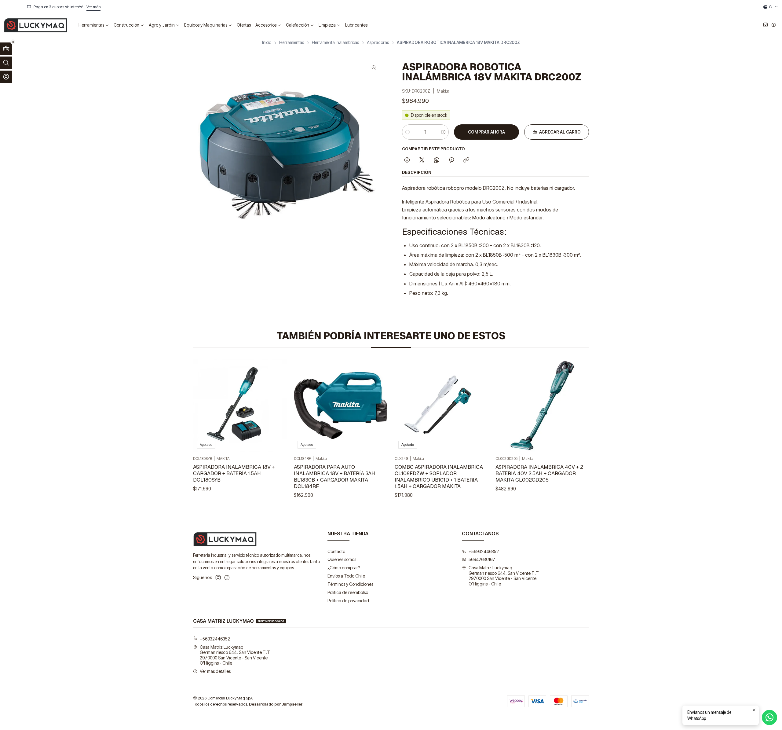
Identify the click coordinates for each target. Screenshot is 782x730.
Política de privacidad (348, 600)
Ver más (551, 7)
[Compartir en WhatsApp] (437, 160)
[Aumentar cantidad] (443, 132)
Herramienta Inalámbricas (335, 43)
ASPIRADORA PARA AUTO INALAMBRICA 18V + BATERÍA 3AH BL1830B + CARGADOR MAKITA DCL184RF (334, 477)
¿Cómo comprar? (343, 567)
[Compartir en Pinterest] (451, 160)
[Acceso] (6, 77)
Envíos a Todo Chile (346, 575)
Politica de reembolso (347, 592)
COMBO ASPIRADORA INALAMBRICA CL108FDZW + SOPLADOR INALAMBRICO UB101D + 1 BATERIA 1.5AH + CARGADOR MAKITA (439, 477)
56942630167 (482, 559)
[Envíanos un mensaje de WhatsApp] (769, 717)
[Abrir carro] (6, 48)
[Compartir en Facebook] (407, 160)
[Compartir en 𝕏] (422, 160)
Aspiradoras (378, 43)
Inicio (266, 43)
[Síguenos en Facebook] (774, 25)
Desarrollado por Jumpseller (275, 704)
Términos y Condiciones (350, 584)
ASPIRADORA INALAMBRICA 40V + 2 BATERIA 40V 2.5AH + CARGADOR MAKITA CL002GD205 (539, 473)
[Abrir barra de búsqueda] (6, 63)
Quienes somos (341, 559)
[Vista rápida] (275, 405)
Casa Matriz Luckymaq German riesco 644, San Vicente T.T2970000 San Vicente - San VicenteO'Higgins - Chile (504, 575)
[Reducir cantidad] (407, 132)
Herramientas (291, 43)
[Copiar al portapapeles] (466, 160)
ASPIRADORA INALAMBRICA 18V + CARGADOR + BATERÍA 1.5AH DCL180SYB (234, 473)
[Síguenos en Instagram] (765, 25)
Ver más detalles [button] (215, 671)
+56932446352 (484, 551)
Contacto (336, 551)
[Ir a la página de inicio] (36, 25)
